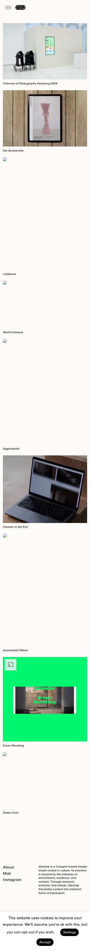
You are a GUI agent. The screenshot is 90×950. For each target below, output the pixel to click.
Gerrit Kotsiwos (13, 332)
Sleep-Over (10, 812)
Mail (7, 873)
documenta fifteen (15, 650)
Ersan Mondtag (13, 745)
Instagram (12, 879)
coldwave (9, 274)
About (8, 867)
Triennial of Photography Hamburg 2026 (30, 83)
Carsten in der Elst (15, 526)
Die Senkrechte (13, 150)
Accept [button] (45, 942)
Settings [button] (69, 932)
